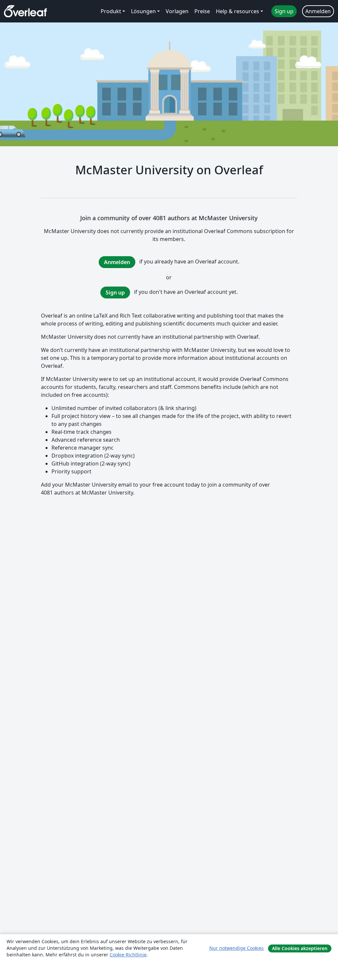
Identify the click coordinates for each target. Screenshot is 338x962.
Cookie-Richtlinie (128, 954)
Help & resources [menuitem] (237, 11)
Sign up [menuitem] (284, 11)
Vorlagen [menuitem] (177, 11)
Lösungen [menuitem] (143, 11)
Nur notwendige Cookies (236, 948)
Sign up (115, 292)
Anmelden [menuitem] (318, 11)
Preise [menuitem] (202, 11)
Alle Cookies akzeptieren (299, 948)
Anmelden (117, 262)
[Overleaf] (25, 11)
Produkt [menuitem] (111, 11)
